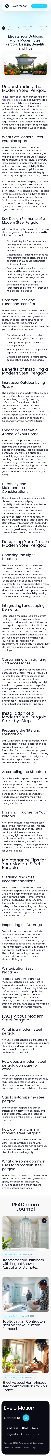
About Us (9, 1447)
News (25, 1427)
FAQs (35, 1427)
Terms (26, 1447)
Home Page (12, 1427)
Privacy (18, 1447)
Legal (34, 1447)
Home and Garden (43, 28)
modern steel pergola (13, 100)
